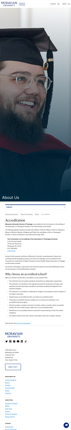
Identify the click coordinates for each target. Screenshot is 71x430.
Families (7, 385)
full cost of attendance (23, 323)
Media (7, 391)
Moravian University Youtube (18, 341)
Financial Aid (9, 427)
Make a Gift (13, 367)
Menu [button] (65, 4)
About (37, 214)
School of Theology (27, 214)
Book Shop (8, 409)
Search (53, 4)
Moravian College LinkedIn (22, 341)
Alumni (7, 383)
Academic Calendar (11, 403)
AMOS (7, 406)
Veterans (8, 393)
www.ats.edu (11, 251)
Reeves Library (10, 417)
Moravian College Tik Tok (25, 341)
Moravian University (11, 214)
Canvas (7, 411)
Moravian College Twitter (6, 341)
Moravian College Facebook (10, 341)
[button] (55, 4)
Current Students (10, 380)
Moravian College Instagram (14, 341)
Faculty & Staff (9, 388)
